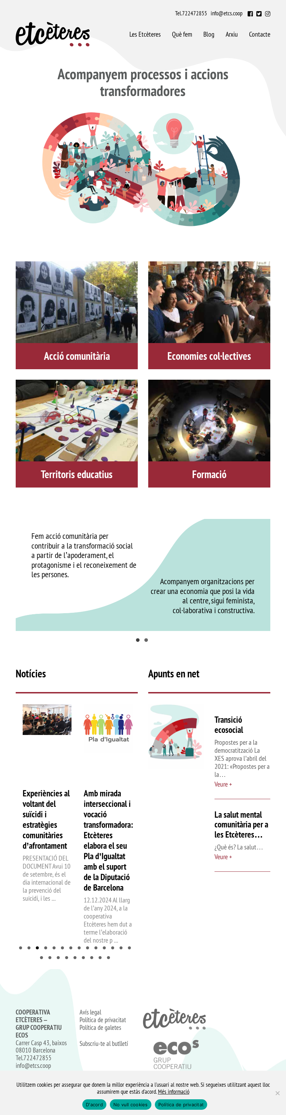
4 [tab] (47, 948)
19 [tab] (76, 957)
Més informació (173, 1091)
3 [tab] (39, 948)
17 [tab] (60, 957)
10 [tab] (97, 948)
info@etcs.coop (226, 13)
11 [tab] (106, 948)
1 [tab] (138, 641)
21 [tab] (93, 957)
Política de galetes (100, 1028)
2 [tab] (147, 641)
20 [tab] (85, 957)
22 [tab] (101, 957)
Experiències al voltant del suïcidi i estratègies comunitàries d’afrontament (46, 819)
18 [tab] (68, 957)
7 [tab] (72, 948)
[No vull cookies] (277, 1093)
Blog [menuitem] (208, 34)
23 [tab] (110, 957)
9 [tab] (89, 948)
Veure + (223, 784)
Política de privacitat (103, 1020)
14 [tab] (131, 948)
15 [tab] (43, 957)
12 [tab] (114, 948)
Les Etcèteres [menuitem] (145, 34)
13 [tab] (122, 948)
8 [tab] (80, 948)
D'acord (94, 1104)
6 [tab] (64, 948)
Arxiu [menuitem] (232, 34)
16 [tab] (51, 957)
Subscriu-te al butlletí (104, 1044)
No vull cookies (130, 1104)
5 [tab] (55, 948)
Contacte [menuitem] (259, 34)
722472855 (194, 13)
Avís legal (90, 1012)
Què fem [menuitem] (182, 34)
